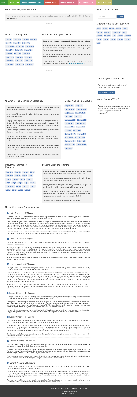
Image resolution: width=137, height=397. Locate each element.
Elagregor (80, 113)
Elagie (20, 183)
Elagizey (25, 186)
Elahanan (80, 137)
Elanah (10, 57)
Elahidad (128, 36)
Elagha (22, 179)
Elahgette (107, 36)
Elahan (69, 137)
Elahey (124, 32)
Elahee (118, 28)
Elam (9, 53)
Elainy (9, 50)
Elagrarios (81, 109)
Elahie (99, 39)
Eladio (17, 39)
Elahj (98, 43)
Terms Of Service (81, 388)
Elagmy (32, 186)
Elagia (8, 183)
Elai (9, 43)
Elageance (9, 175)
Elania (9, 60)
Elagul (78, 116)
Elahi (114, 36)
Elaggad (15, 179)
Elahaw (81, 141)
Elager (31, 175)
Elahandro (70, 141)
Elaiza (19, 50)
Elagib (14, 183)
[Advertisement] (49, 28)
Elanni (9, 64)
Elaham (81, 134)
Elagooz (27, 190)
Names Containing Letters (32, 2)
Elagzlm (80, 127)
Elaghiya (29, 179)
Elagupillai (70, 120)
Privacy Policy (70, 388)
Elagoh (20, 190)
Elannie (19, 64)
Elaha (77, 130)
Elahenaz (107, 32)
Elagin (26, 183)
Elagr (79, 105)
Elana (26, 53)
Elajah (28, 50)
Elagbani (25, 172)
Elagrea (69, 113)
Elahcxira (81, 144)
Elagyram (80, 123)
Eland (19, 57)
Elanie (19, 60)
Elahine (105, 39)
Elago (14, 190)
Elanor (29, 64)
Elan (17, 53)
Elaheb (111, 28)
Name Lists (14, 2)
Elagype (69, 123)
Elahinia (113, 39)
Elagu (68, 116)
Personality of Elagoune (77, 63)
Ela (8, 39)
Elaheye (99, 36)
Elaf (26, 39)
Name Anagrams (104, 2)
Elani (28, 57)
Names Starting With (68, 2)
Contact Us (53, 388)
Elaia (16, 43)
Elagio (18, 186)
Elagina (32, 183)
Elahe (99, 28)
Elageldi (17, 175)
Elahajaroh (70, 134)
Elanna (29, 60)
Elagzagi (69, 127)
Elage (32, 172)
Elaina (26, 43)
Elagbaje (18, 172)
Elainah (10, 46)
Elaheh (125, 28)
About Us (61, 388)
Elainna (29, 46)
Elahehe (100, 32)
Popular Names (51, 2)
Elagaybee (9, 172)
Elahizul (127, 39)
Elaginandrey (10, 186)
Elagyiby (81, 120)
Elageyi (8, 179)
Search (4, 2)
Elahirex (120, 39)
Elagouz (69, 105)
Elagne (8, 190)
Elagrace (69, 109)
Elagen (24, 175)
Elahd (68, 148)
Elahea (105, 28)
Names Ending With (87, 2)
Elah (33, 39)
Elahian (120, 36)
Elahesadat (116, 32)
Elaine (20, 46)
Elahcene (70, 144)
